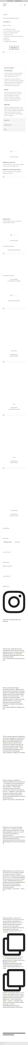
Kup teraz (14, 48)
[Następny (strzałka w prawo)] (1, 1044)
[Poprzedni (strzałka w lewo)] (0, 1044)
